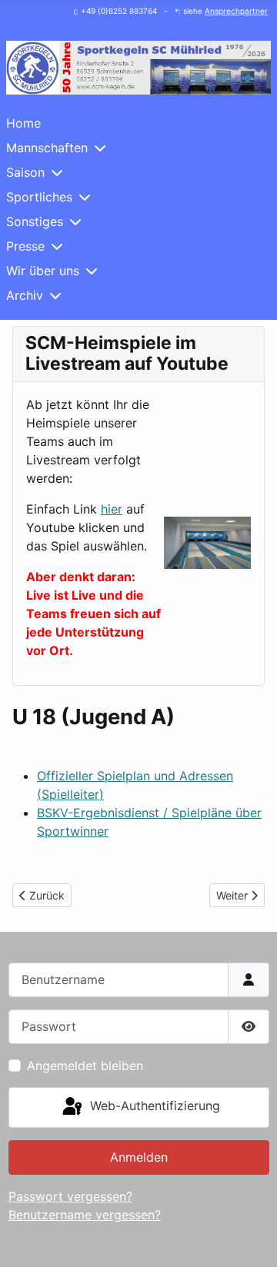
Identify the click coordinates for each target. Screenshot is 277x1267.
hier (111, 509)
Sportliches (39, 197)
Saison (25, 172)
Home (23, 123)
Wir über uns (42, 270)
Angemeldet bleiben (85, 1065)
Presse (25, 246)
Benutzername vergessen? (84, 1214)
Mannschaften (47, 147)
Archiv (24, 295)
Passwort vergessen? (70, 1196)
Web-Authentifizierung (153, 1106)
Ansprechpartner (236, 10)
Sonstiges (34, 221)
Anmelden (139, 1157)
